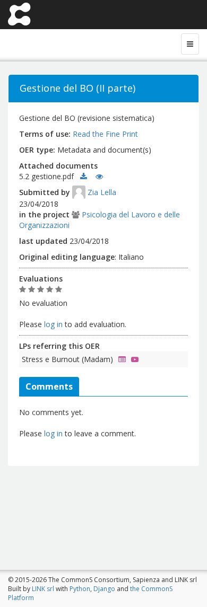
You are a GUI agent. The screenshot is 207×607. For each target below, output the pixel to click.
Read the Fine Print (105, 134)
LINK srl (43, 588)
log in (53, 324)
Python (80, 588)
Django (104, 588)
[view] (99, 176)
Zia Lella (102, 192)
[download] (83, 176)
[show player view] (132, 359)
